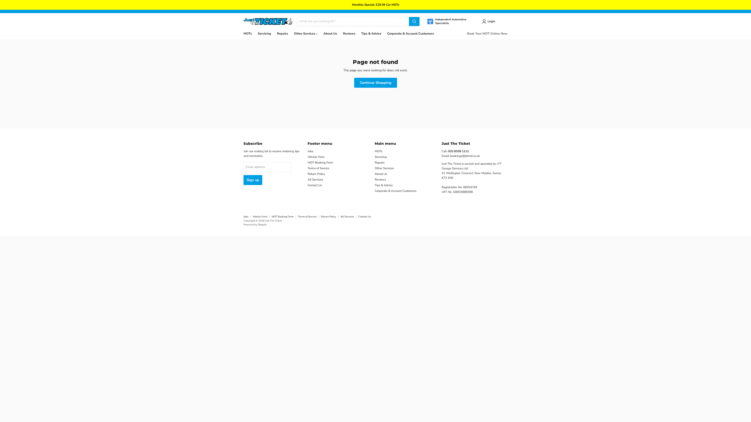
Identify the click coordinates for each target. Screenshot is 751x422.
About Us (330, 33)
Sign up (253, 180)
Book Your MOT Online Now (487, 33)
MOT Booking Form (320, 163)
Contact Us (315, 185)
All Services (315, 179)
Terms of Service (318, 168)
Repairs (282, 33)
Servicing (264, 33)
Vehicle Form (316, 157)
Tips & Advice (371, 33)
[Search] (414, 21)
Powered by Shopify (255, 224)
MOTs (247, 33)
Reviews (349, 33)
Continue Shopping (375, 82)
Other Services (305, 33)
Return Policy (316, 174)
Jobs (310, 151)
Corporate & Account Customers (410, 33)
